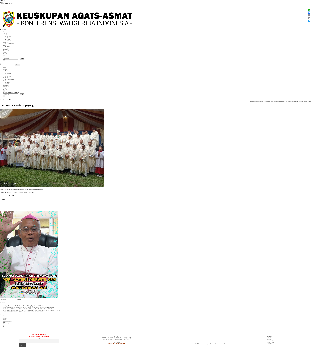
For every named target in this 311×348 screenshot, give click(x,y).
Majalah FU (6, 51)
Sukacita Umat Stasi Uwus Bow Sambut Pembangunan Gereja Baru (250, 101)
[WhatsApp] (309, 9)
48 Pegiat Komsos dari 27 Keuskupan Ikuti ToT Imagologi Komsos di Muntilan (289, 101)
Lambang (8, 40)
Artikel (5, 318)
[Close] (4, 60)
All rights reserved (219, 344)
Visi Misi (8, 36)
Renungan (6, 49)
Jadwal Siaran (10, 43)
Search (17, 64)
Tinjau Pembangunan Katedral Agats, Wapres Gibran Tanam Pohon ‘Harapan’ (23, 311)
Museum (8, 37)
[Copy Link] (309, 15)
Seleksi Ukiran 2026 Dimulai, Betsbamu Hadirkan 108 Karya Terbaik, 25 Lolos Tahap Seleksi (27, 309)
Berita (4, 45)
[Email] (309, 18)
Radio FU (5, 42)
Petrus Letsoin (23, 192)
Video (4, 52)
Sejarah (8, 39)
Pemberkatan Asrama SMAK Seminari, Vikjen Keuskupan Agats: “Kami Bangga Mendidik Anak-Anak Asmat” (32, 310)
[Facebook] (309, 12)
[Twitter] (309, 20)
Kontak (5, 54)
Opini (7, 48)
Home (4, 32)
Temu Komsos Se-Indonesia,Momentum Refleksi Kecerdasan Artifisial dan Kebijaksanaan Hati (21, 189)
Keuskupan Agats (7, 321)
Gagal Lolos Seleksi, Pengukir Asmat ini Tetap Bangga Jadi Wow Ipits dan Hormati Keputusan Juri (28, 307)
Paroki (8, 35)
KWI (4, 322)
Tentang (5, 33)
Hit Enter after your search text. (11, 57)
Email (38, 338)
